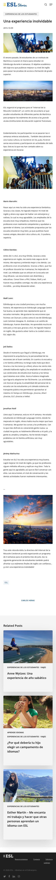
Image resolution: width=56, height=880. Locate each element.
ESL (6, 582)
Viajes (43, 667)
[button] (50, 4)
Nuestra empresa (21, 859)
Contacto (36, 859)
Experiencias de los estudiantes (21, 14)
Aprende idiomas (15, 732)
